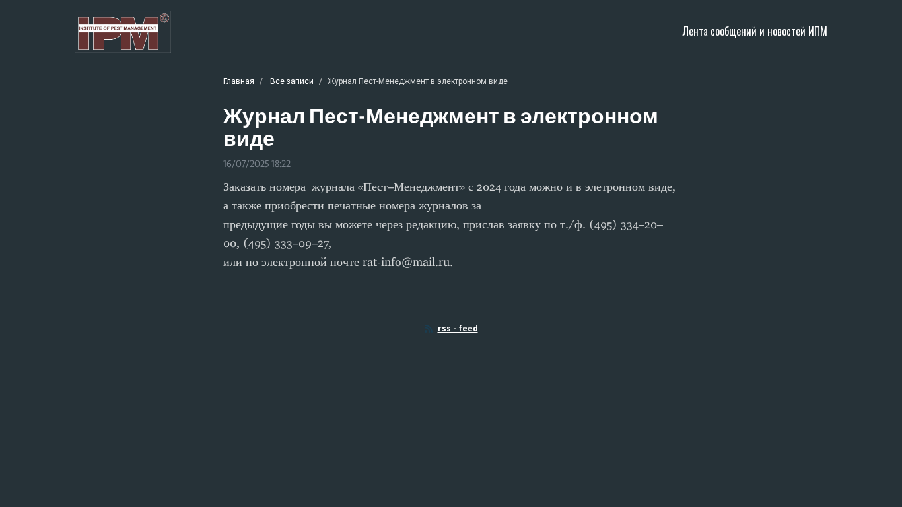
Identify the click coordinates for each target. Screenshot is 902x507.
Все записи (292, 81)
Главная (238, 81)
